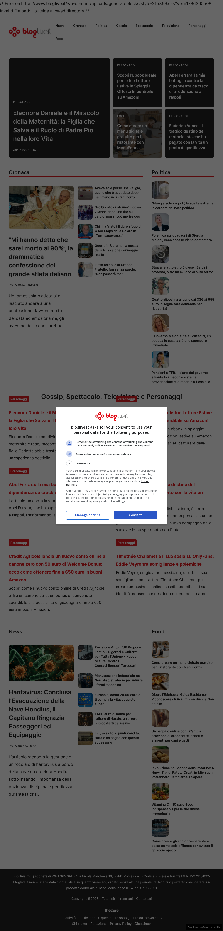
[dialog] (111, 465)
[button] (111, 463)
